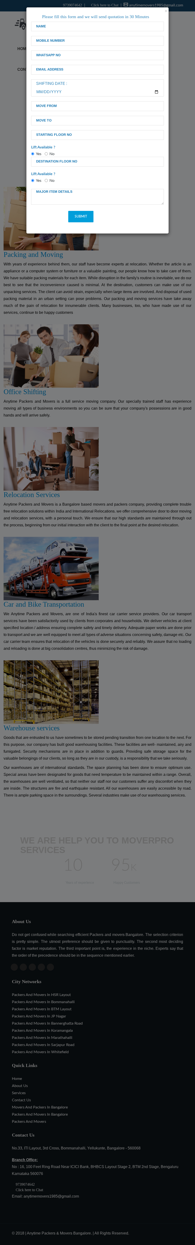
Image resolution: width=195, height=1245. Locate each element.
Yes (38, 154)
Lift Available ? (43, 147)
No (51, 154)
